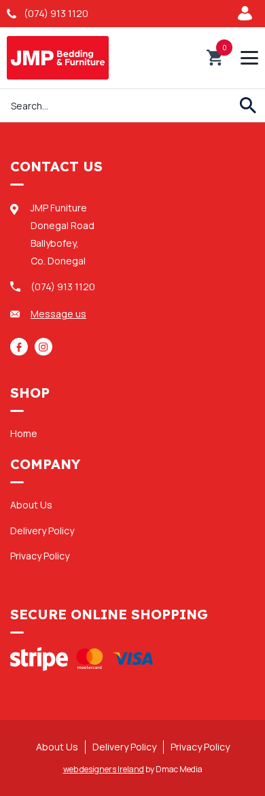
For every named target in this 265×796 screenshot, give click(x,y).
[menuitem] (132, 433)
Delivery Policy (42, 530)
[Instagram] (43, 347)
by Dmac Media (132, 769)
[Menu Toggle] (249, 58)
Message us (58, 313)
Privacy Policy (39, 555)
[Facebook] (19, 347)
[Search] (248, 105)
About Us (31, 504)
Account (248, 13)
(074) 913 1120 (56, 13)
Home (23, 433)
